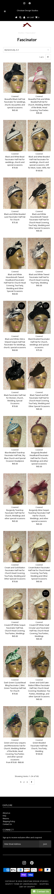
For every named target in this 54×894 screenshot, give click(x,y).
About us (6, 813)
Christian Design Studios (35, 881)
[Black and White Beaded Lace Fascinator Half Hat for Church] (14, 193)
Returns (6, 818)
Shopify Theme (12, 884)
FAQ (4, 816)
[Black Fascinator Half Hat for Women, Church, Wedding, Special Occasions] (14, 373)
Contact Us (7, 824)
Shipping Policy (9, 821)
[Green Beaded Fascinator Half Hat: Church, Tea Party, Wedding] (39, 722)
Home (21, 33)
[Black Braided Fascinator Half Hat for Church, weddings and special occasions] (39, 317)
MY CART (33, 17)
